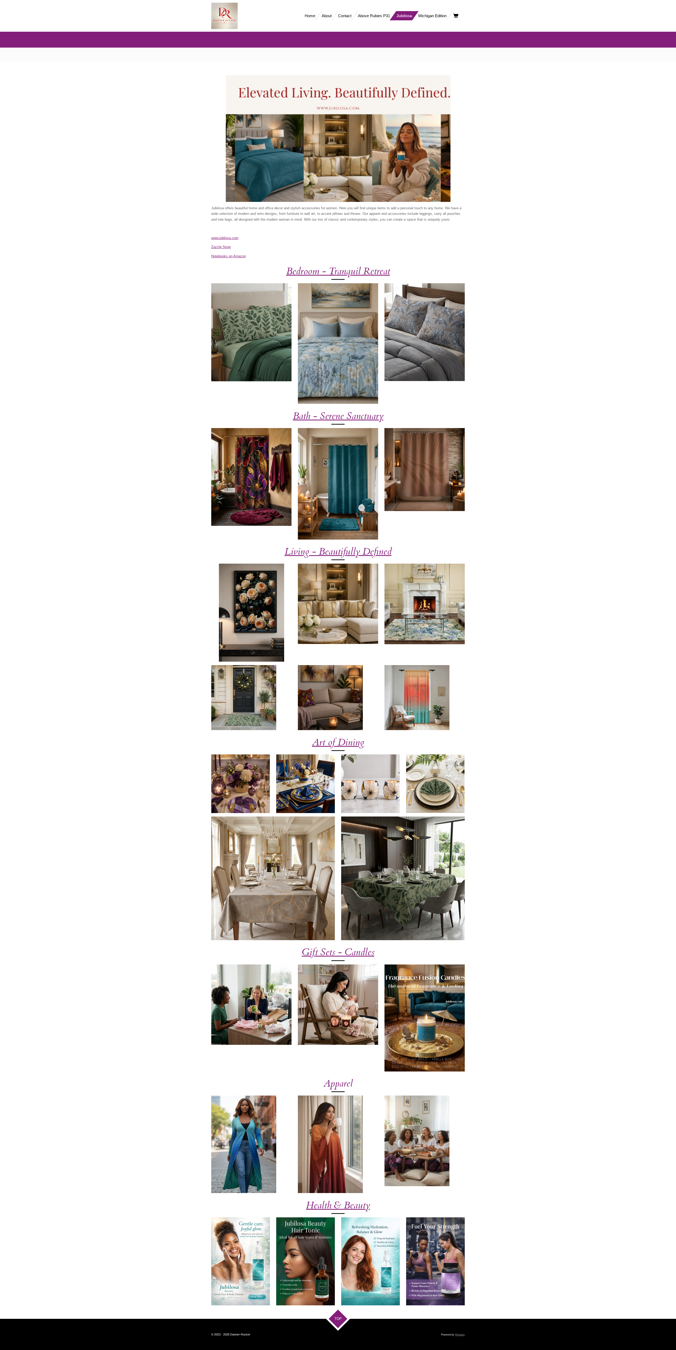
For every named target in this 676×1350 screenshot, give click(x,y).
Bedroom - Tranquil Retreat (338, 271)
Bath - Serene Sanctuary (338, 416)
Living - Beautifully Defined (338, 551)
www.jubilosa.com (224, 238)
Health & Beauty (338, 1205)
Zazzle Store (221, 247)
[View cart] (456, 15)
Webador (460, 1334)
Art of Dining (338, 742)
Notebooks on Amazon (228, 256)
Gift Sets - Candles (338, 952)
